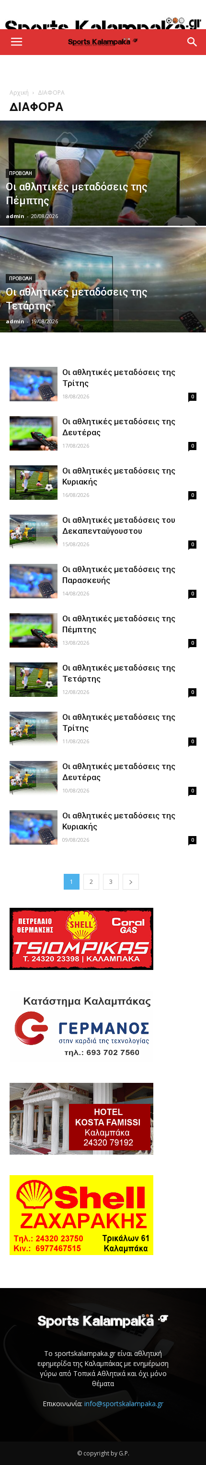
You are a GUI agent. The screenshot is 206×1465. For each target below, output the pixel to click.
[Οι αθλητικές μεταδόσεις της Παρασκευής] (33, 581)
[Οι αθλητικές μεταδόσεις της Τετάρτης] (103, 299)
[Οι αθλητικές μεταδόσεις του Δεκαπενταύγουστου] (33, 532)
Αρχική (19, 92)
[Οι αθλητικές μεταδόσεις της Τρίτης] (33, 384)
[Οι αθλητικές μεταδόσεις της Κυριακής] (33, 482)
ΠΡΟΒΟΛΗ (20, 173)
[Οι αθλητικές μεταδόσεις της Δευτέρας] (33, 433)
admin (15, 216)
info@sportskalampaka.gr (123, 1403)
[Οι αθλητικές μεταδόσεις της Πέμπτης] (103, 209)
